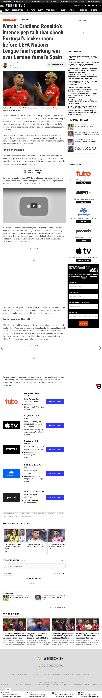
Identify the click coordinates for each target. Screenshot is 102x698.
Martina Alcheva (17, 63)
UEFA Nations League (10, 516)
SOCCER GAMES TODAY (20, 10)
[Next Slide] (64, 541)
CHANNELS (83, 10)
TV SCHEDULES (51, 10)
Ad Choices (78, 674)
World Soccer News (28, 516)
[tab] (8, 573)
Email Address (73, 292)
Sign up (62, 560)
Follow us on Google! (57, 64)
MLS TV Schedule (37, 1)
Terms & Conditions (54, 674)
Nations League (39, 513)
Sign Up (83, 183)
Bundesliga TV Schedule (93, 1)
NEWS (7, 10)
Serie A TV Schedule (78, 1)
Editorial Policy (68, 674)
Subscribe (83, 323)
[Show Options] (96, 306)
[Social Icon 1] (46, 665)
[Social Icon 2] (51, 665)
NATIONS (72, 10)
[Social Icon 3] (56, 665)
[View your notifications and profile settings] (64, 573)
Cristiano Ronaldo (10, 513)
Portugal (51, 513)
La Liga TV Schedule (64, 1)
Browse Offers (55, 401)
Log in (58, 560)
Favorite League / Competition (79, 302)
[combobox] (82, 306)
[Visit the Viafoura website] (61, 608)
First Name (72, 282)
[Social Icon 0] (41, 665)
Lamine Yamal (25, 513)
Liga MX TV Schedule (50, 1)
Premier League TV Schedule (22, 1)
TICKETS (94, 10)
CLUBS (62, 10)
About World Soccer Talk (18, 674)
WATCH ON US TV (37, 10)
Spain (61, 513)
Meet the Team (34, 674)
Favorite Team (73, 312)
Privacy (43, 674)
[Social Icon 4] (61, 665)
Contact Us (88, 674)
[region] (34, 584)
